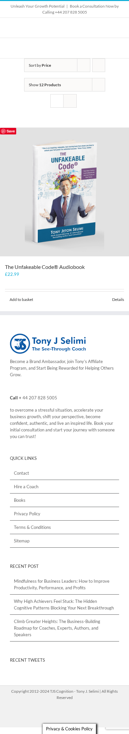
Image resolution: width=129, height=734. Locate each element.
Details (118, 299)
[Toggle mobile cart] (104, 48)
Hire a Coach (26, 486)
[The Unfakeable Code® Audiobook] (64, 192)
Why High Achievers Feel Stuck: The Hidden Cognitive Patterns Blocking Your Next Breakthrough (64, 604)
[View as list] (70, 100)
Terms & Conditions (32, 527)
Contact (21, 473)
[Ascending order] (98, 65)
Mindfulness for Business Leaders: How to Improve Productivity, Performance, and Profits (61, 584)
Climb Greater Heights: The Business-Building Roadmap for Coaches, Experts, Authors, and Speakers (57, 628)
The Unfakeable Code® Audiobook (45, 267)
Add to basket (21, 299)
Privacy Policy (27, 513)
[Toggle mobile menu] (116, 48)
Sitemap (21, 540)
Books (19, 500)
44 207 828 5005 (39, 397)
